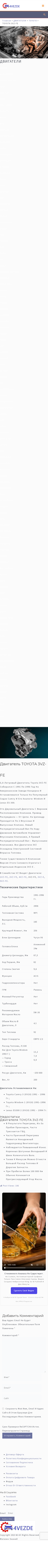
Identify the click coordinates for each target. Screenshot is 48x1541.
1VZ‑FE (4, 877)
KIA (1, 383)
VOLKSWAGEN (7, 661)
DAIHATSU (5, 204)
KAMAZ (3, 377)
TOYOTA (4, 648)
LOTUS (3, 445)
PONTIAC (4, 537)
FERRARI (4, 241)
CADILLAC (5, 130)
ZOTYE (3, 698)
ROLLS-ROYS (6, 568)
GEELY (3, 265)
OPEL (2, 519)
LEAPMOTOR (6, 408)
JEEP (2, 364)
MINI (2, 494)
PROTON (4, 550)
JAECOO (4, 352)
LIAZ (2, 420)
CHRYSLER (5, 160)
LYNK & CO (5, 438)
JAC (2, 346)
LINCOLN (4, 432)
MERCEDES (5, 488)
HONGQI (4, 309)
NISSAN (4, 506)
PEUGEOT (5, 525)
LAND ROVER (6, 401)
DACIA (3, 179)
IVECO (3, 340)
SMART (3, 611)
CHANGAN (5, 142)
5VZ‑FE (4, 881)
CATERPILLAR (7, 136)
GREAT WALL (6, 284)
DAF (2, 198)
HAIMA (3, 290)
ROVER (3, 574)
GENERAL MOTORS (9, 272)
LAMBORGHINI (7, 389)
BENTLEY (4, 93)
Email (3, 1513)
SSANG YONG (6, 617)
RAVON (3, 556)
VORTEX (4, 673)
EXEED (3, 228)
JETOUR (4, 370)
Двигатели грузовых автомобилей (19, 723)
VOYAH (3, 679)
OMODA (4, 513)
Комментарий (10, 1335)
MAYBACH (5, 469)
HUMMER (4, 315)
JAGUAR (4, 358)
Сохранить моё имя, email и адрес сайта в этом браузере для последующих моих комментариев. (23, 1412)
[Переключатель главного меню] (43, 5)
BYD (2, 123)
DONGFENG (6, 222)
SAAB (2, 580)
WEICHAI (4, 685)
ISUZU (3, 333)
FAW (2, 235)
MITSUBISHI (6, 500)
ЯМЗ (2, 716)
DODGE (3, 216)
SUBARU (4, 624)
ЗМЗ (2, 710)
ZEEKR (3, 692)
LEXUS (3, 414)
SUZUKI (4, 630)
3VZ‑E (41, 877)
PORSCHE (5, 543)
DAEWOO (4, 191)
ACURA (3, 68)
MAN (2, 451)
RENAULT (5, 562)
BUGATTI (4, 111)
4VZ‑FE (23, 877)
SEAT (2, 593)
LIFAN (3, 426)
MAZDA (3, 476)
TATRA (3, 642)
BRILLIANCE (6, 105)
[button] (44, 14)
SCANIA (4, 587)
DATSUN (4, 210)
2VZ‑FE (13, 877)
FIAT (2, 247)
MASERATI (5, 463)
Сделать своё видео (24, 1290)
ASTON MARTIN (8, 80)
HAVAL (3, 296)
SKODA (3, 605)
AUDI (2, 86)
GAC (2, 259)
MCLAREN (5, 482)
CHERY (3, 148)
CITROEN (4, 167)
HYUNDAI (5, 321)
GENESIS (4, 278)
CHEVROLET (6, 154)
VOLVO (3, 667)
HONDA (4, 302)
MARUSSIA (5, 457)
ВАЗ (2, 704)
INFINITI (4, 327)
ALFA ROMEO (6, 74)
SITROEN (4, 599)
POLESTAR (5, 531)
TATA (2, 636)
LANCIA (3, 395)
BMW (2, 99)
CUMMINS (5, 173)
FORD (3, 253)
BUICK (3, 117)
